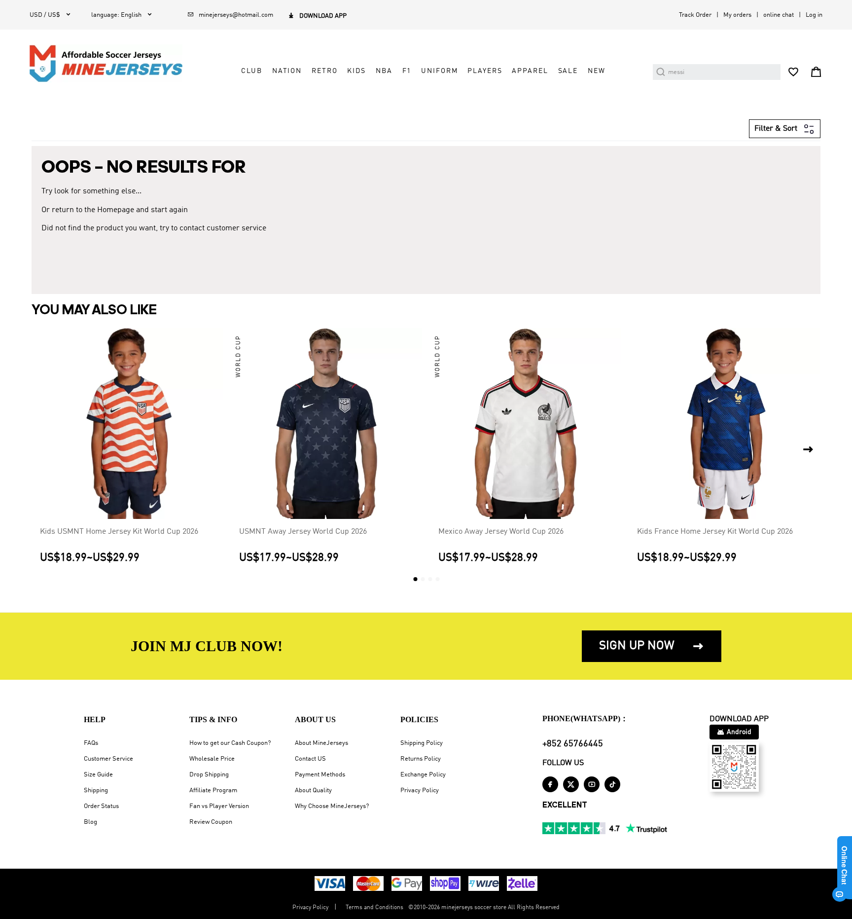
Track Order (695, 15)
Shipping (96, 790)
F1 (407, 71)
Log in (814, 15)
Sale (568, 71)
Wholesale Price (212, 759)
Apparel (530, 71)
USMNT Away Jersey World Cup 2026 (303, 532)
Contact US (310, 759)
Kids (356, 71)
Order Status (101, 806)
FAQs (91, 743)
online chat (778, 15)
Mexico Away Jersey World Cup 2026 (501, 532)
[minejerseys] (112, 63)
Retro (324, 71)
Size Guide (98, 775)
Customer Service (108, 759)
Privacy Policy (419, 790)
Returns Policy (420, 759)
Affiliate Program (213, 790)
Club (251, 71)
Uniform (439, 71)
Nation (287, 71)
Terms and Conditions (374, 908)
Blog (90, 822)
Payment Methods (320, 775)
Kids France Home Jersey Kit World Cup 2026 (715, 532)
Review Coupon (210, 822)
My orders (737, 15)
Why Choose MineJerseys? (332, 806)
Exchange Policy (423, 775)
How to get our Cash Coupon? (230, 743)
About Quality (313, 790)
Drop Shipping (209, 775)
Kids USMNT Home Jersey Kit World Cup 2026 (119, 532)
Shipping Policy (421, 743)
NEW (596, 71)
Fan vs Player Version (219, 806)
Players (484, 71)
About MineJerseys (321, 743)
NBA (384, 71)
